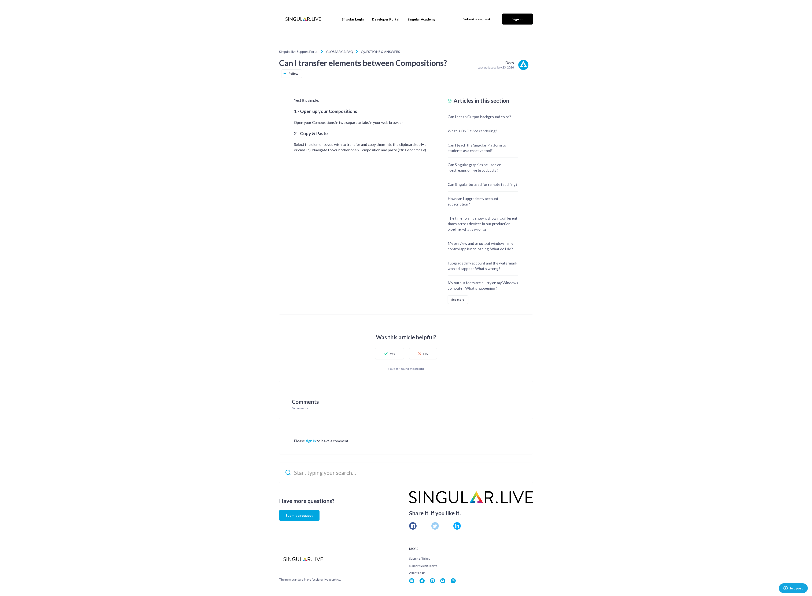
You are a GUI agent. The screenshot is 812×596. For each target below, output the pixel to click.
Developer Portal (385, 19)
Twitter (435, 526)
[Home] (303, 19)
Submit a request (477, 19)
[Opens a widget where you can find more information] (793, 588)
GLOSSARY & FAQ (339, 51)
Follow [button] (293, 73)
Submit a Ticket (419, 558)
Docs (509, 62)
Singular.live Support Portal (298, 51)
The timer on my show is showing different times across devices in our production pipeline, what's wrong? (482, 224)
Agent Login (417, 572)
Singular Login (353, 19)
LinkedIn (457, 526)
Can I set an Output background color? (479, 116)
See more (458, 299)
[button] (389, 353)
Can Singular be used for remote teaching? (482, 184)
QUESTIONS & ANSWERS (380, 51)
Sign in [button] (517, 19)
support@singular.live (423, 565)
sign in (311, 440)
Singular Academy (421, 19)
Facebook (413, 526)
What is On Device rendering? (472, 131)
